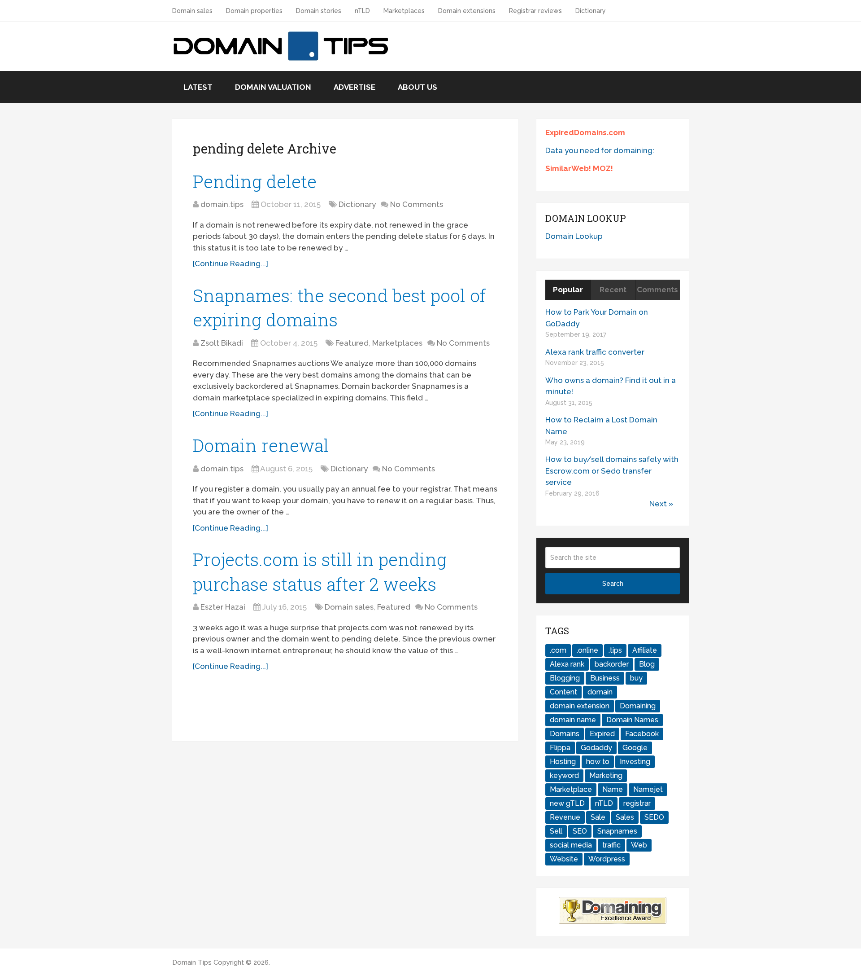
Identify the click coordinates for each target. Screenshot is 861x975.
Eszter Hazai (222, 606)
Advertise (354, 87)
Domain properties (254, 10)
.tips (615, 650)
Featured (352, 342)
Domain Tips (192, 962)
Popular (568, 289)
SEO (580, 831)
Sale (598, 817)
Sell (556, 831)
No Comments (416, 204)
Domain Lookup (574, 236)
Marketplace (571, 789)
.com (558, 650)
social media (571, 845)
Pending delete (255, 181)
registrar (637, 803)
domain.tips (222, 204)
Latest (198, 87)
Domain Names (632, 720)
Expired (602, 733)
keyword (564, 775)
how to (597, 761)
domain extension (579, 706)
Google (635, 747)
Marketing (605, 775)
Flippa (560, 747)
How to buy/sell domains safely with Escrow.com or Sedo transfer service (611, 471)
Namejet (648, 789)
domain (600, 692)
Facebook (642, 733)
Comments (657, 289)
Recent (613, 289)
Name (612, 789)
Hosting (563, 761)
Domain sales (192, 10)
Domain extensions (467, 10)
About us (417, 87)
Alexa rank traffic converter (594, 351)
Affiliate (644, 650)
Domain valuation (273, 87)
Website (564, 859)
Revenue (565, 817)
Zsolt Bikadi (221, 342)
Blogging (565, 678)
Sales (625, 817)
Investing (635, 761)
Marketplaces (404, 10)
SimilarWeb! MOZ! (579, 168)
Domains (564, 733)
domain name (573, 720)
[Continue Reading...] (230, 263)
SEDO (654, 817)
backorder (612, 664)
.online (587, 650)
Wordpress (606, 859)
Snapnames (617, 831)
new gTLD (567, 803)
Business (605, 678)
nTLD (362, 10)
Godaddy (596, 747)
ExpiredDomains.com (585, 132)
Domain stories (318, 10)
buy (636, 678)
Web (639, 845)
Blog (647, 664)
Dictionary (590, 10)
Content (563, 692)
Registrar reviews (535, 10)
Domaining (638, 706)
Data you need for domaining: (599, 150)
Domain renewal (261, 445)
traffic (611, 845)
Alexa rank (567, 664)
